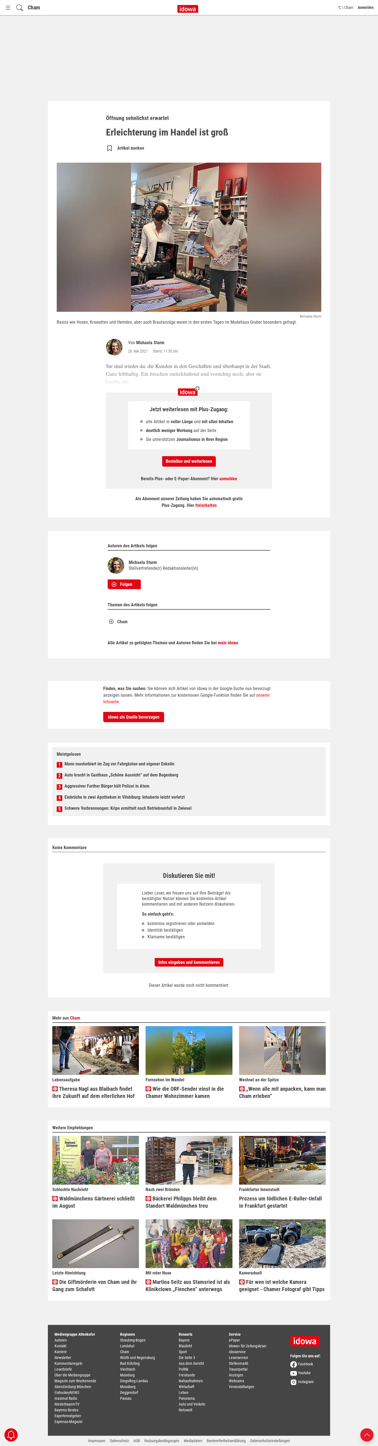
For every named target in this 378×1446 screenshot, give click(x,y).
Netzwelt (185, 1410)
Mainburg (127, 1375)
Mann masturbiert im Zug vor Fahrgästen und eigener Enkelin (119, 764)
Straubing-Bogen (133, 1340)
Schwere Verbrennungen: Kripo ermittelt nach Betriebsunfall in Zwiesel (127, 808)
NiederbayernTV (67, 1404)
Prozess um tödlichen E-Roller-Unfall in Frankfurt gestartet (280, 1202)
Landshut (127, 1346)
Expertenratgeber (68, 1416)
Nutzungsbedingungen (161, 1441)
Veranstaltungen (241, 1386)
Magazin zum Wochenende (75, 1381)
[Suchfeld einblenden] (19, 7)
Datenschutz (119, 1441)
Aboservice (237, 1352)
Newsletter (63, 1357)
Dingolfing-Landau (134, 1381)
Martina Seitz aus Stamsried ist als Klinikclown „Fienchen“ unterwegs (188, 1285)
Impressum (96, 1441)
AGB (136, 1441)
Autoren (61, 1340)
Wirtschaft (186, 1386)
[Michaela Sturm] (115, 347)
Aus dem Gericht (191, 1363)
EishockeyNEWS (67, 1392)
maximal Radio (66, 1398)
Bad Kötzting (130, 1363)
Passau (125, 1398)
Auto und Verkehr (192, 1404)
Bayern (184, 1340)
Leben (183, 1392)
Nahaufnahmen (191, 1381)
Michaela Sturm (150, 342)
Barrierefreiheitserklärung (226, 1441)
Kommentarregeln (68, 1363)
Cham (34, 7)
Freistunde (187, 1375)
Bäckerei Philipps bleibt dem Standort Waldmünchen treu (181, 1202)
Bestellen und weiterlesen (189, 461)
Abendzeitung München (73, 1386)
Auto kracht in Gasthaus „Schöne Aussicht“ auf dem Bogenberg (121, 775)
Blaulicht (185, 1346)
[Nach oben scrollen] (367, 1434)
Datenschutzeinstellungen (270, 1441)
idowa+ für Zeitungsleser (247, 1346)
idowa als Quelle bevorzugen (133, 717)
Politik (183, 1369)
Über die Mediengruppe (72, 1375)
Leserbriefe (63, 1369)
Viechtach (127, 1369)
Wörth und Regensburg (137, 1357)
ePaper (234, 1340)
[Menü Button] (8, 7)
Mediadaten (193, 1441)
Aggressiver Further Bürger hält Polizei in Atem (106, 786)
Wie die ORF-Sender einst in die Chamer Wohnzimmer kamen (185, 1092)
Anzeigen (236, 1375)
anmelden (228, 478)
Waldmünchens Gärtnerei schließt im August (93, 1202)
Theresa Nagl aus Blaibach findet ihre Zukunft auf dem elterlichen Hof (93, 1092)
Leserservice (238, 1357)
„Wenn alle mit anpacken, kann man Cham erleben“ (282, 1092)
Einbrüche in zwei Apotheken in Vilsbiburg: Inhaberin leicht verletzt (124, 797)
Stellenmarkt (238, 1363)
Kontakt (60, 1346)
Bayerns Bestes (66, 1410)
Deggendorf (129, 1392)
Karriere (61, 1352)
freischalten (206, 505)
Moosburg (128, 1386)
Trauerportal (238, 1369)
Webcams (236, 1381)
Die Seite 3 (187, 1357)
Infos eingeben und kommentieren (189, 962)
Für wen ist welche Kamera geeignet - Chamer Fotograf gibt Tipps (282, 1285)
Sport (183, 1352)
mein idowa (228, 642)
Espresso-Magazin (68, 1421)
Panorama (187, 1398)
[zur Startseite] (306, 1339)
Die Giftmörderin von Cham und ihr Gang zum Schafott (94, 1285)
